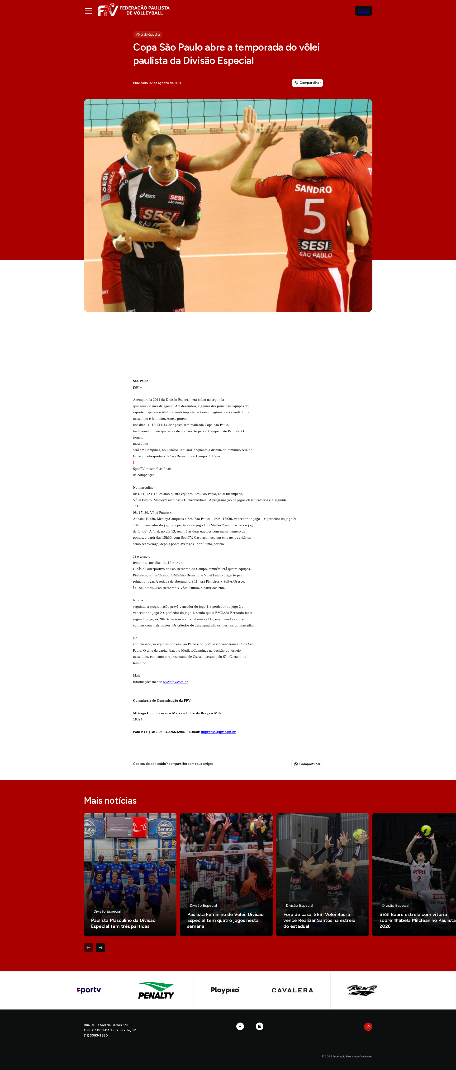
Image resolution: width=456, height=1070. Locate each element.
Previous (88, 947)
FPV (134, 9)
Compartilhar (310, 83)
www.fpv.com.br (175, 682)
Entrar (363, 11)
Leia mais (130, 874)
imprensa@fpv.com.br (218, 732)
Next (100, 947)
